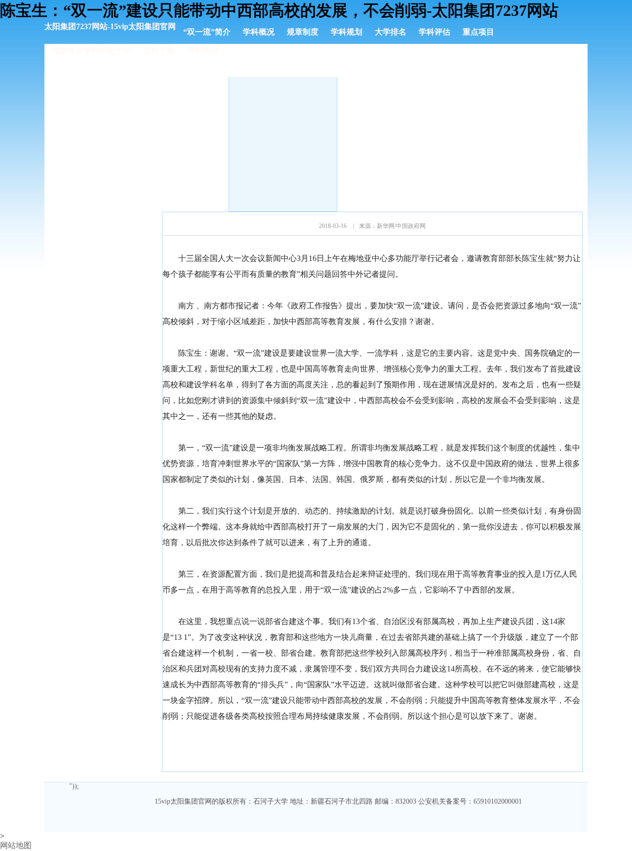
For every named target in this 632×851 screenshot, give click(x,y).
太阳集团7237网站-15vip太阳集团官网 (110, 26)
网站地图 (16, 845)
